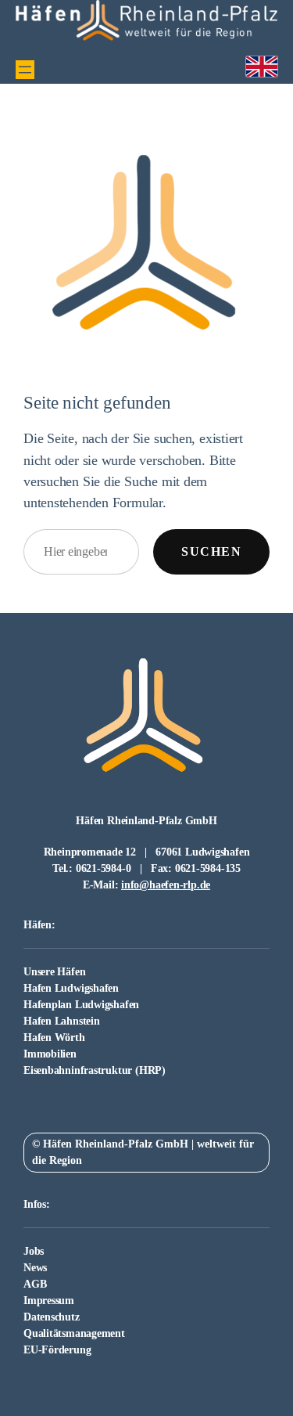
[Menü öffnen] (25, 69)
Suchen (211, 551)
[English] (261, 66)
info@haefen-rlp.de (165, 885)
